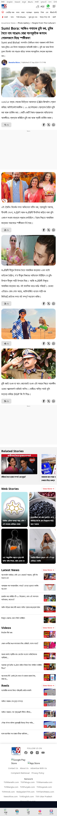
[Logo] (4, 6)
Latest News (10, 570)
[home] (2, 12)
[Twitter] (49, 125)
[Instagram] (37, 752)
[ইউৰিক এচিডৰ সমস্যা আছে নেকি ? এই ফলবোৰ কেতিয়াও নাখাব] (14, 493)
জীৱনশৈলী (53, 12)
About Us (24, 768)
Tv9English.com (26, 796)
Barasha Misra (14, 62)
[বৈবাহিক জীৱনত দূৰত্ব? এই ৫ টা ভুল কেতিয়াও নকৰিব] (42, 530)
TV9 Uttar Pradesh (44, 796)
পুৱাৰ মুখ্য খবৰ (32, 17)
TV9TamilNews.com (45, 791)
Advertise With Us (38, 768)
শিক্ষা (42, 12)
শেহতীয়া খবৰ (10, 12)
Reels (5, 685)
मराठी (36, 2)
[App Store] (36, 764)
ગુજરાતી (43, 2)
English (10, 2)
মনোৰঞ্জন (29, 12)
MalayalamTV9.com (25, 791)
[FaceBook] (25, 752)
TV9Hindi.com (8, 791)
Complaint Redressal (20, 773)
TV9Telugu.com (28, 782)
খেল (47, 12)
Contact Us (13, 768)
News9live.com (11, 796)
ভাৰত (23, 12)
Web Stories (10, 489)
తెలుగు (30, 2)
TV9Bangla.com (11, 787)
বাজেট (6, 17)
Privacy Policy (38, 773)
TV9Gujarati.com (44, 787)
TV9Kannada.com (44, 782)
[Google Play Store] (19, 761)
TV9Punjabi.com (27, 787)
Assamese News (8, 23)
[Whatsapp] (47, 6)
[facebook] (44, 125)
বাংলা (50, 2)
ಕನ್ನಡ (24, 2)
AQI (42, 6)
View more (47, 488)
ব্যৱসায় (36, 12)
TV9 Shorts (21, 17)
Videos (6, 628)
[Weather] (38, 6)
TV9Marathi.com (11, 782)
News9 (17, 2)
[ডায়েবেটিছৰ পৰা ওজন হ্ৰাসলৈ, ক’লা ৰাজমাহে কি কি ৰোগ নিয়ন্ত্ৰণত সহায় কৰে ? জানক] (42, 493)
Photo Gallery (24, 23)
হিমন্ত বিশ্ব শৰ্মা (45, 17)
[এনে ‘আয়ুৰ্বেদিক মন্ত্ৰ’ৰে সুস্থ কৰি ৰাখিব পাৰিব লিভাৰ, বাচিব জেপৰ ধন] (14, 530)
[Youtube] (43, 752)
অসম (17, 12)
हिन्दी (3, 2)
